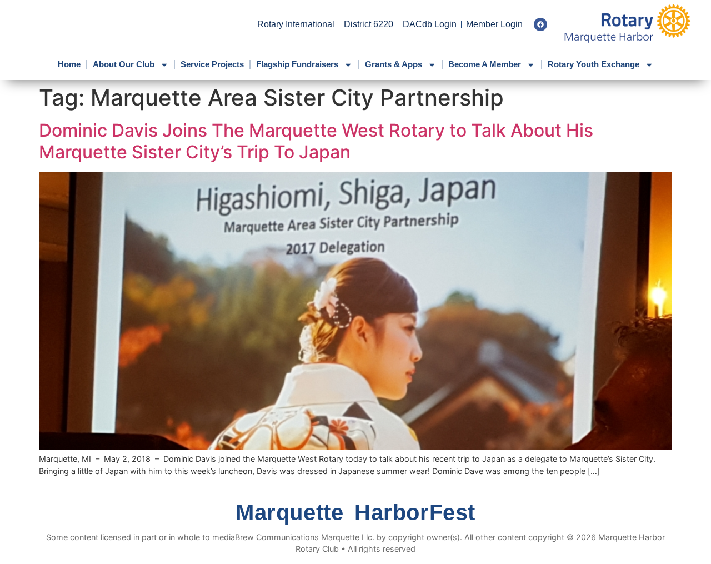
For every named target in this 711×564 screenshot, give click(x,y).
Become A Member (484, 64)
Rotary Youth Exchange (593, 64)
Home (69, 64)
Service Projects (212, 64)
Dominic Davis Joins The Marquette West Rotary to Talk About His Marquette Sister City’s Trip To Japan (316, 140)
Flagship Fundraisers (297, 64)
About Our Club (123, 64)
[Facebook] (540, 24)
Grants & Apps (393, 64)
